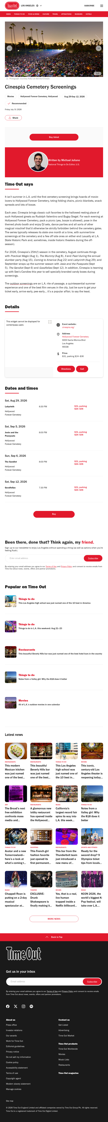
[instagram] (23, 1006)
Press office (11, 1025)
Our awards (11, 1036)
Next (98, 48)
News (8, 14)
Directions (66, 369)
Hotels (89, 14)
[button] (50, 322)
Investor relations (14, 1030)
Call (82, 369)
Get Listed (63, 1025)
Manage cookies (13, 1089)
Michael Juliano (70, 160)
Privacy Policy (66, 567)
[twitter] (15, 1006)
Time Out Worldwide (68, 1049)
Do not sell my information (18, 1057)
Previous (9, 48)
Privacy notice (12, 1052)
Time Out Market (66, 1036)
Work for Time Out (14, 1041)
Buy (54, 514)
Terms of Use (51, 567)
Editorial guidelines (15, 1047)
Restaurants (64, 1065)
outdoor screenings (21, 284)
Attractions (66, 14)
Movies (61, 1054)
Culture (46, 14)
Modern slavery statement (18, 1084)
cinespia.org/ (68, 327)
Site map (9, 1101)
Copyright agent (13, 1079)
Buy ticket (54, 137)
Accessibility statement (17, 1068)
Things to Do (19, 14)
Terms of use (12, 1073)
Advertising (63, 1030)
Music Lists (63, 1060)
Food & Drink (33, 14)
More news (54, 919)
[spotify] (31, 1006)
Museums (78, 14)
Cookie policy (12, 1063)
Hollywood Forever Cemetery (75, 337)
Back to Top (56, 937)
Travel (55, 14)
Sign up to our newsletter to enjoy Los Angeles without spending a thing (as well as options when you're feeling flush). (54, 549)
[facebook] (7, 1006)
